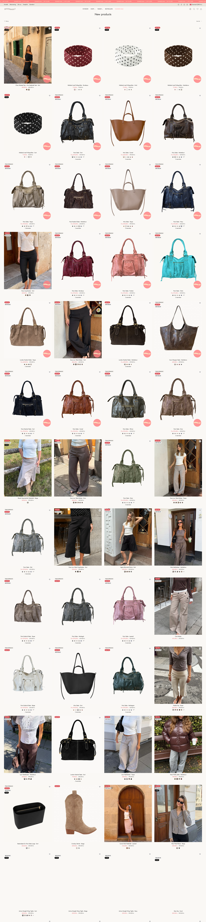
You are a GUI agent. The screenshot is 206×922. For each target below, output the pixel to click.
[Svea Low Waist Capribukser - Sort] (78, 537)
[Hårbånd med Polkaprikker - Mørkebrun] (178, 55)
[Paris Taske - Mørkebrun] (178, 122)
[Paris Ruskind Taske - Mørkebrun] (78, 191)
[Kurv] (201, 9)
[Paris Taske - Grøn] (128, 468)
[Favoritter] (197, 9)
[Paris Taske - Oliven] (128, 398)
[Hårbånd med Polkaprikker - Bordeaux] (78, 55)
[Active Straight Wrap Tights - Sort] (28, 880)
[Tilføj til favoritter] (50, 28)
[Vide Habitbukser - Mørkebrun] (178, 537)
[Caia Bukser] (178, 606)
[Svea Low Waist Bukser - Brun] (78, 468)
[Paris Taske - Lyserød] (128, 606)
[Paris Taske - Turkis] (178, 260)
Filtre (7, 21)
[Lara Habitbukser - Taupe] (128, 744)
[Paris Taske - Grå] (28, 537)
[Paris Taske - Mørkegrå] (78, 606)
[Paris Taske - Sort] (78, 122)
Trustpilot (25, 4)
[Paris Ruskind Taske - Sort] (28, 398)
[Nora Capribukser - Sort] (28, 260)
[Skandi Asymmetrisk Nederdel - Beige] (28, 468)
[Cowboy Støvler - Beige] (78, 813)
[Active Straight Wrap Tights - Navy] (128, 880)
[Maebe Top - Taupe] (178, 675)
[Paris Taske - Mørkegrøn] (128, 675)
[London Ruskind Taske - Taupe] (28, 329)
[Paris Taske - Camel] (78, 398)
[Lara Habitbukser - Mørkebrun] (28, 744)
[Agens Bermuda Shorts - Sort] (128, 537)
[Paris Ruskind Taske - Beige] (28, 675)
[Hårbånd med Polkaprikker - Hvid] (128, 55)
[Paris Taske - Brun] (178, 398)
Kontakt (6, 4)
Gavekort (31, 4)
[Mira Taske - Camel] (128, 122)
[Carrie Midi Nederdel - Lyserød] (128, 813)
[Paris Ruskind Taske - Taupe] (28, 606)
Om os (19, 4)
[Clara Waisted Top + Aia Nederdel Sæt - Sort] (28, 55)
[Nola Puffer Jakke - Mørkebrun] (178, 744)
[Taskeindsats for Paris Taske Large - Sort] (28, 813)
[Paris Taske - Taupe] (28, 191)
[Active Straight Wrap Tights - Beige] (78, 880)
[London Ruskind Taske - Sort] (78, 744)
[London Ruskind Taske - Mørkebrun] (128, 329)
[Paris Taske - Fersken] (128, 260)
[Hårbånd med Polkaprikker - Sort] (28, 122)
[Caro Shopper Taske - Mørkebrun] (178, 329)
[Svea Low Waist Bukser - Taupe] (178, 468)
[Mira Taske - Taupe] (128, 191)
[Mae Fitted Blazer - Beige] (178, 813)
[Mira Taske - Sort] (78, 675)
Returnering (13, 4)
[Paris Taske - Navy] (178, 191)
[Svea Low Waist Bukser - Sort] (78, 329)
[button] (92, 9)
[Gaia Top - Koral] (178, 880)
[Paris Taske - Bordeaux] (78, 260)
